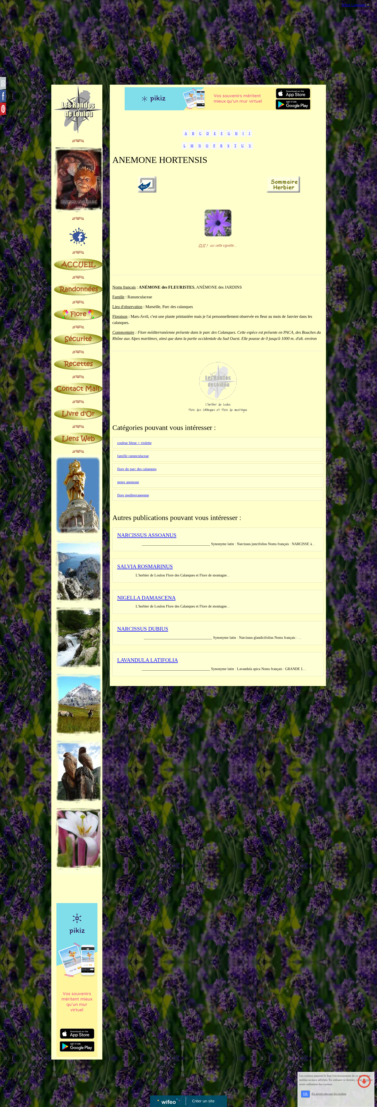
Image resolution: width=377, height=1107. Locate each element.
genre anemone (128, 482)
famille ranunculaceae (133, 456)
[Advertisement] (188, 44)
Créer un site (203, 1100)
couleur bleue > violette (134, 443)
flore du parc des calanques (136, 469)
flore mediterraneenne (133, 495)
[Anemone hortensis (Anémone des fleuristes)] (218, 222)
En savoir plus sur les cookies (329, 1093)
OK (305, 1094)
